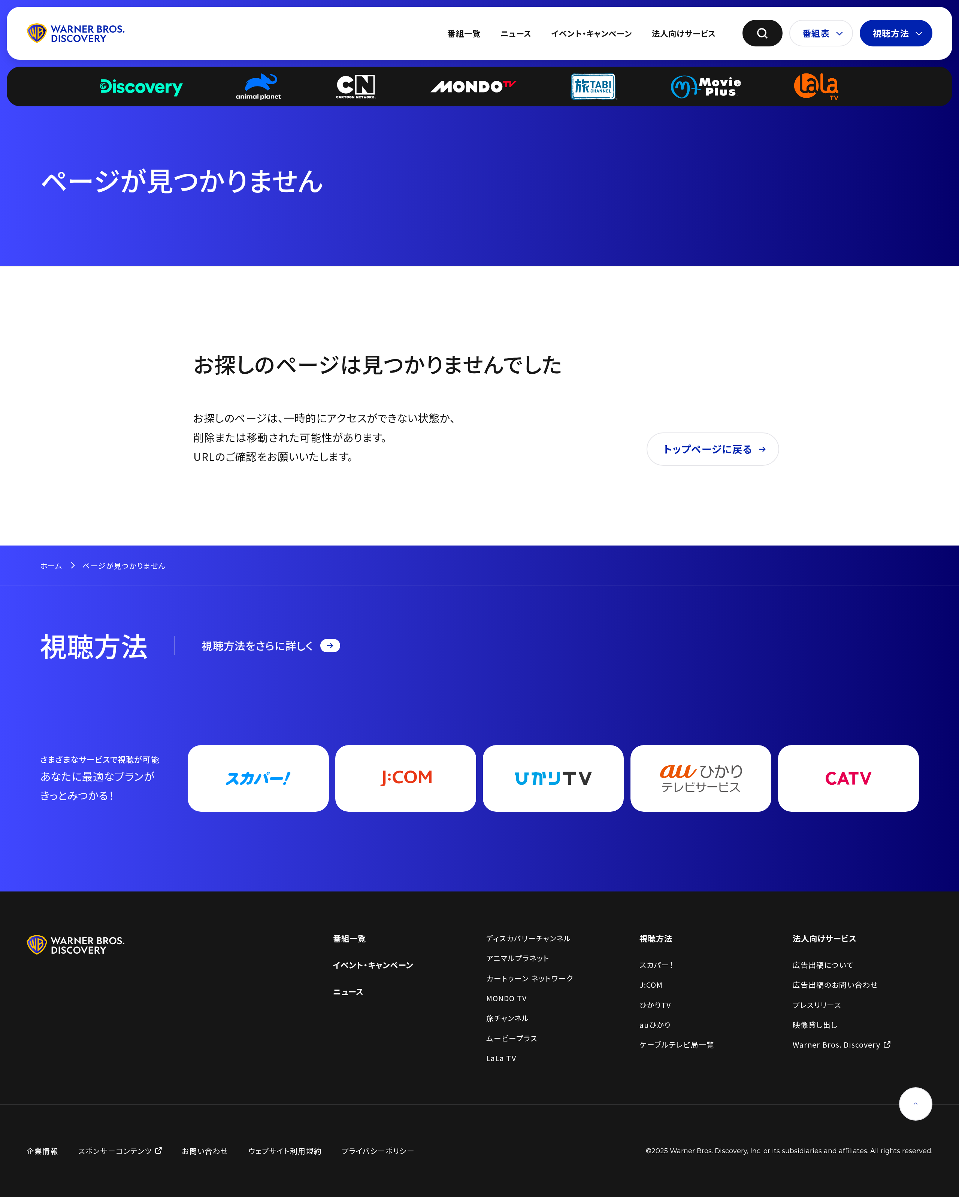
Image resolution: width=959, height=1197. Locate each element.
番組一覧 (464, 33)
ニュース (516, 33)
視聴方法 (891, 33)
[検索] (762, 33)
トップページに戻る (708, 448)
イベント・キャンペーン (591, 33)
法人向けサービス (684, 33)
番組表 (815, 33)
